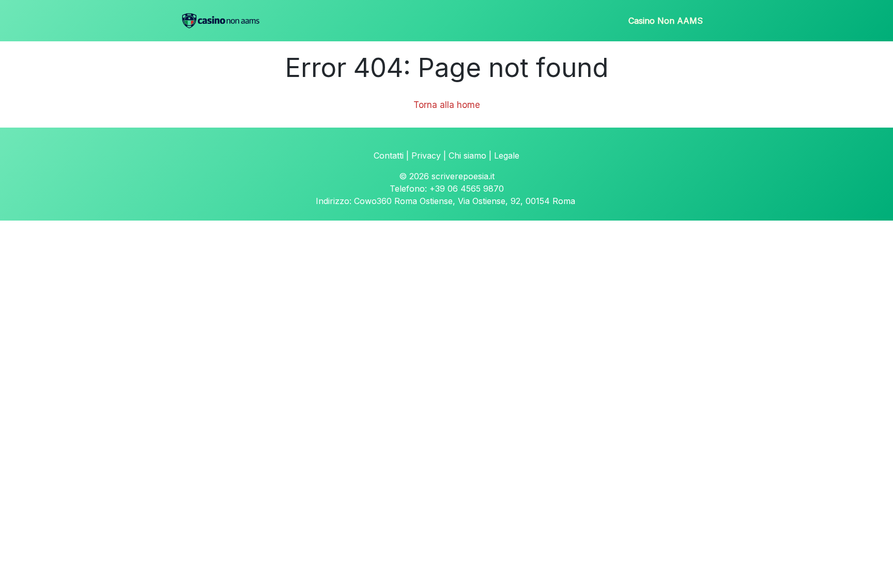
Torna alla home (446, 105)
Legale (506, 155)
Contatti (389, 155)
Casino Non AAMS (665, 20)
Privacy (426, 155)
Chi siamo (467, 155)
